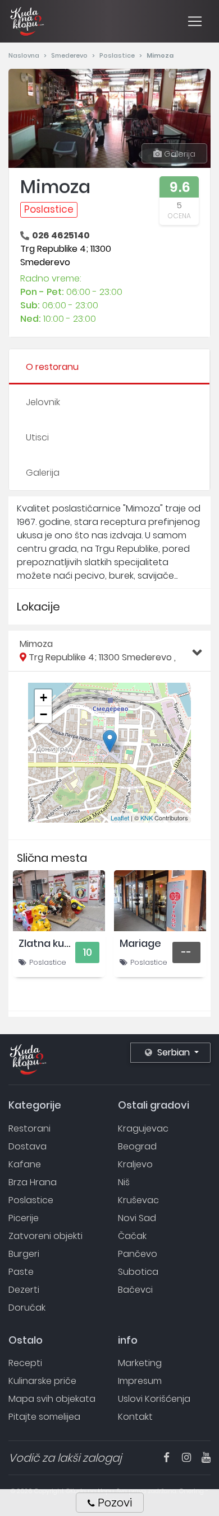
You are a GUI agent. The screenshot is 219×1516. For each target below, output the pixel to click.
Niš (124, 1182)
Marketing (140, 1363)
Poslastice (117, 55)
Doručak (26, 1307)
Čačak (132, 1235)
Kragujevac (143, 1128)
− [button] (43, 714)
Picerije (23, 1218)
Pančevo (137, 1253)
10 (87, 952)
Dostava (27, 1146)
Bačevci (135, 1289)
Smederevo (70, 55)
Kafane (24, 1164)
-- (186, 952)
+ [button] (43, 698)
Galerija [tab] (43, 472)
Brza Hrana (32, 1182)
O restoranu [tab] (52, 366)
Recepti (25, 1363)
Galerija (178, 153)
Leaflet (120, 817)
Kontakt (135, 1416)
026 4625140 (61, 235)
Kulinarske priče (42, 1380)
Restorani (29, 1128)
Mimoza (98, 650)
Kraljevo (135, 1164)
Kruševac (138, 1200)
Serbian (173, 1052)
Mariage (140, 943)
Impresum (140, 1380)
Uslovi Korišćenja (154, 1398)
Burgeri (23, 1253)
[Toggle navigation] (195, 21)
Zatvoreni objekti (45, 1235)
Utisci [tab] (37, 437)
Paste (21, 1271)
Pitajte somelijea (44, 1416)
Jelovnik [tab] (43, 402)
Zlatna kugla (49, 943)
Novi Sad (137, 1218)
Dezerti (23, 1289)
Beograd (137, 1146)
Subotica (138, 1271)
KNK (146, 817)
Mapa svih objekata (51, 1398)
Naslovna (24, 55)
